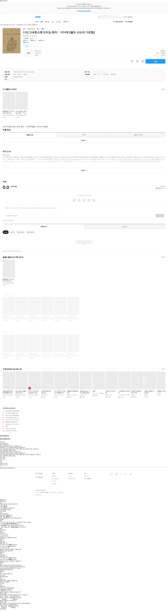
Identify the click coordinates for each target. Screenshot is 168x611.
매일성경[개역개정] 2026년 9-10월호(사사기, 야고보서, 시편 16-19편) (8, 392)
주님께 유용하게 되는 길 (46, 392)
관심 (27, 46)
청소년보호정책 (52, 492)
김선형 (127, 395)
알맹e (24, 42)
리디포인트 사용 (4, 548)
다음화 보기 (3, 590)
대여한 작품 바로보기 (16, 518)
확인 (1, 528)
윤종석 (36, 395)
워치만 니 (56, 395)
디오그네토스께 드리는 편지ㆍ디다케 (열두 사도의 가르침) (21, 112)
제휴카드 (54, 476)
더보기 (163, 89)
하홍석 (146, 395)
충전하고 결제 (3, 550)
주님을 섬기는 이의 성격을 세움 (85, 392)
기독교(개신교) (31, 29)
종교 (24, 29)
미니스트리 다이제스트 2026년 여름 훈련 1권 (60, 392)
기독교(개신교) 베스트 (9, 408)
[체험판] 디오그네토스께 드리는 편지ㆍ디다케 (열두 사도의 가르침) (8, 112)
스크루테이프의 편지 (124, 392)
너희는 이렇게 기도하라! (149, 392)
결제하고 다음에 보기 (15, 549)
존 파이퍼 (31, 395)
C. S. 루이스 (121, 395)
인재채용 (86, 478)
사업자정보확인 (60, 492)
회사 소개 (86, 476)
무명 (24, 40)
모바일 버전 (3, 609)
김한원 (32, 40)
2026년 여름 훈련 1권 (72, 392)
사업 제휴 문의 (71, 478)
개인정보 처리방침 (44, 492)
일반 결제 (10, 550)
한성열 (159, 393)
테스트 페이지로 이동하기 (84, 11)
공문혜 (101, 393)
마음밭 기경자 (161, 391)
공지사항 (40, 477)
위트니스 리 (44, 395)
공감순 (12, 232)
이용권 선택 (3, 536)
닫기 (4, 575)
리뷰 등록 (159, 215)
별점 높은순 (20, 232)
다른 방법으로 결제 (5, 509)
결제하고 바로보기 (5, 549)
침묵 (94, 391)
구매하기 (7, 582)
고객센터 (40, 473)
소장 (155, 61)
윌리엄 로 (18, 395)
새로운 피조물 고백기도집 (136, 392)
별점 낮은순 (30, 232)
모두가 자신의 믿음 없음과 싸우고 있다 (33, 392)
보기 (1, 575)
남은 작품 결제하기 (5, 518)
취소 (1, 460)
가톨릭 (42, 29)
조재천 (40, 40)
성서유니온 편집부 (8, 395)
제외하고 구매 (3, 463)
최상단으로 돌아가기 (9, 468)
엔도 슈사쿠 (96, 393)
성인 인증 (2, 457)
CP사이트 (54, 481)
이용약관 (37, 492)
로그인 (128, 17)
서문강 (23, 395)
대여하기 (2, 582)
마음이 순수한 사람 (111, 392)
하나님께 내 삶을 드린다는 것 (20, 392)
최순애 (133, 395)
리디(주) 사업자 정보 (40, 490)
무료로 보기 (3, 537)
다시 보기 (9, 590)
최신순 (6, 232)
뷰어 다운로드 (55, 478)
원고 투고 (70, 476)
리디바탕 (54, 483)
